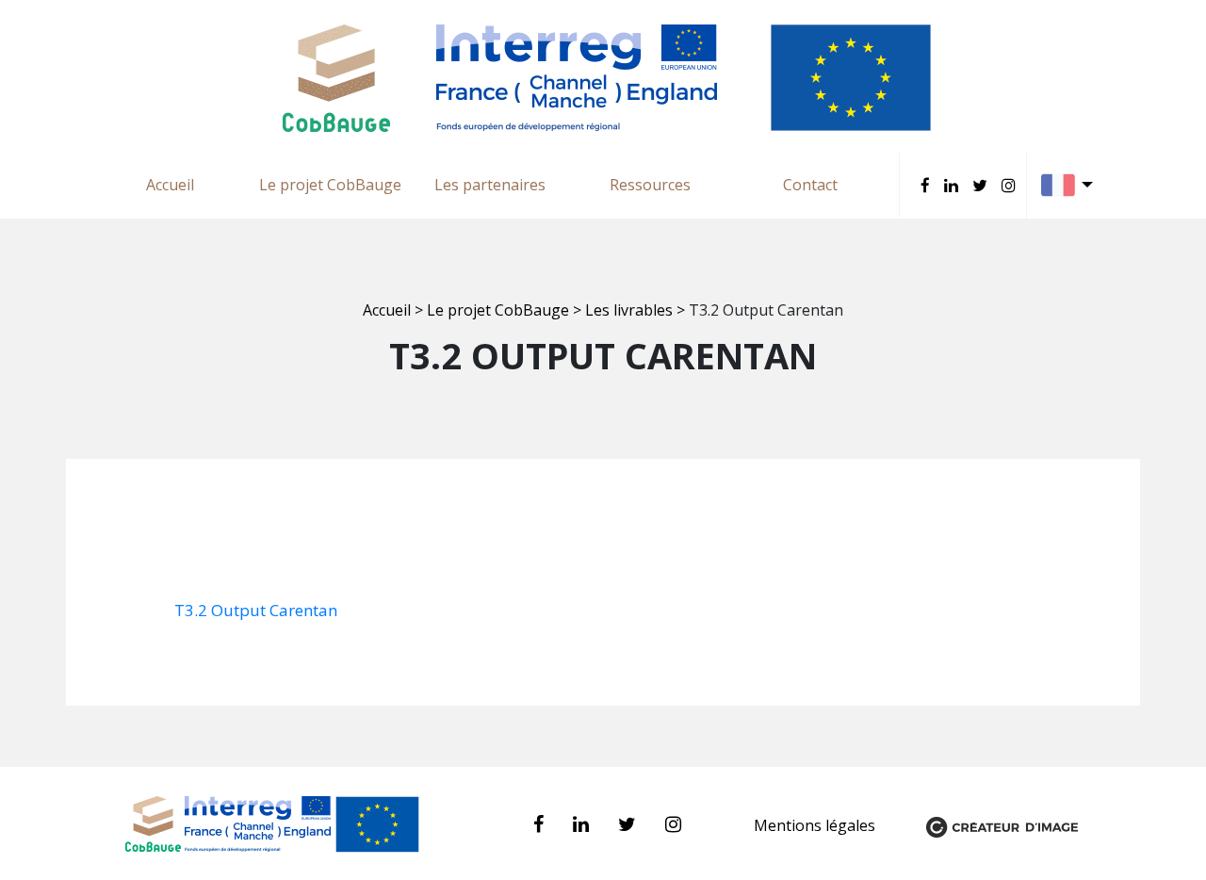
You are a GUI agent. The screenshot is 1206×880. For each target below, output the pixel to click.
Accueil (170, 184)
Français (1071, 185)
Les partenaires (490, 184)
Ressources (650, 184)
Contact (810, 184)
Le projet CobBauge (330, 184)
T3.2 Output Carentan (255, 610)
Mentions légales (816, 825)
